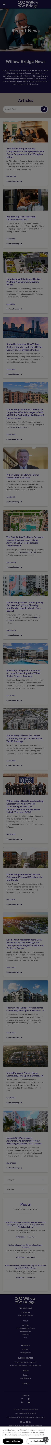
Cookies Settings (37, 1441)
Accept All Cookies (13, 1441)
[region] (25, 1436)
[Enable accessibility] (46, 1440)
